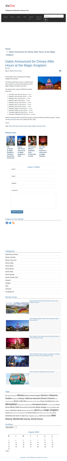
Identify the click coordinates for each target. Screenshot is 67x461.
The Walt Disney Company (27, 416)
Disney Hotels (9, 263)
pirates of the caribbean (48, 412)
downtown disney (16, 410)
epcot (36, 410)
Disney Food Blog (45, 401)
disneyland (11, 404)
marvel (7, 413)
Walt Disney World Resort (31, 419)
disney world (55, 407)
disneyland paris (20, 404)
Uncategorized (9, 291)
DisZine (32, 457)
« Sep (7, 451)
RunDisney (9, 416)
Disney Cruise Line (10, 260)
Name (14, 169)
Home (7, 49)
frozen (41, 410)
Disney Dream (29, 401)
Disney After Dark (14, 126)
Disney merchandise (51, 404)
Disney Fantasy (36, 401)
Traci (8, 68)
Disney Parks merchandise (27, 407)
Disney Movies (9, 268)
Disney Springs (9, 274)
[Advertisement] (33, 33)
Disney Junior (55, 401)
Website (14, 183)
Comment (15, 190)
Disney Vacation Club (11, 277)
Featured (8, 280)
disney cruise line (20, 401)
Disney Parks (9, 271)
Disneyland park (28, 404)
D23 (11, 395)
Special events (41, 126)
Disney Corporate (10, 257)
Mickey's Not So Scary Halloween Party (18, 412)
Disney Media (9, 266)
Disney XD (8, 410)
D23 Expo (14, 395)
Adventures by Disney (11, 254)
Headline (8, 283)
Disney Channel (47, 398)
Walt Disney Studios (45, 416)
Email (14, 176)
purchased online (15, 119)
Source (7, 122)
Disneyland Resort (39, 404)
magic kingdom (51, 410)
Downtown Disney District (28, 410)
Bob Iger (7, 395)
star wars (16, 416)
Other (6, 286)
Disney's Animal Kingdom (32, 395)
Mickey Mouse (32, 413)
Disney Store (49, 407)
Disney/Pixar (15, 398)
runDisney (8, 289)
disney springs (41, 407)
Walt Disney (36, 415)
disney (20, 395)
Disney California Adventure (29, 398)
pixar (54, 412)
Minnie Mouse (40, 412)
